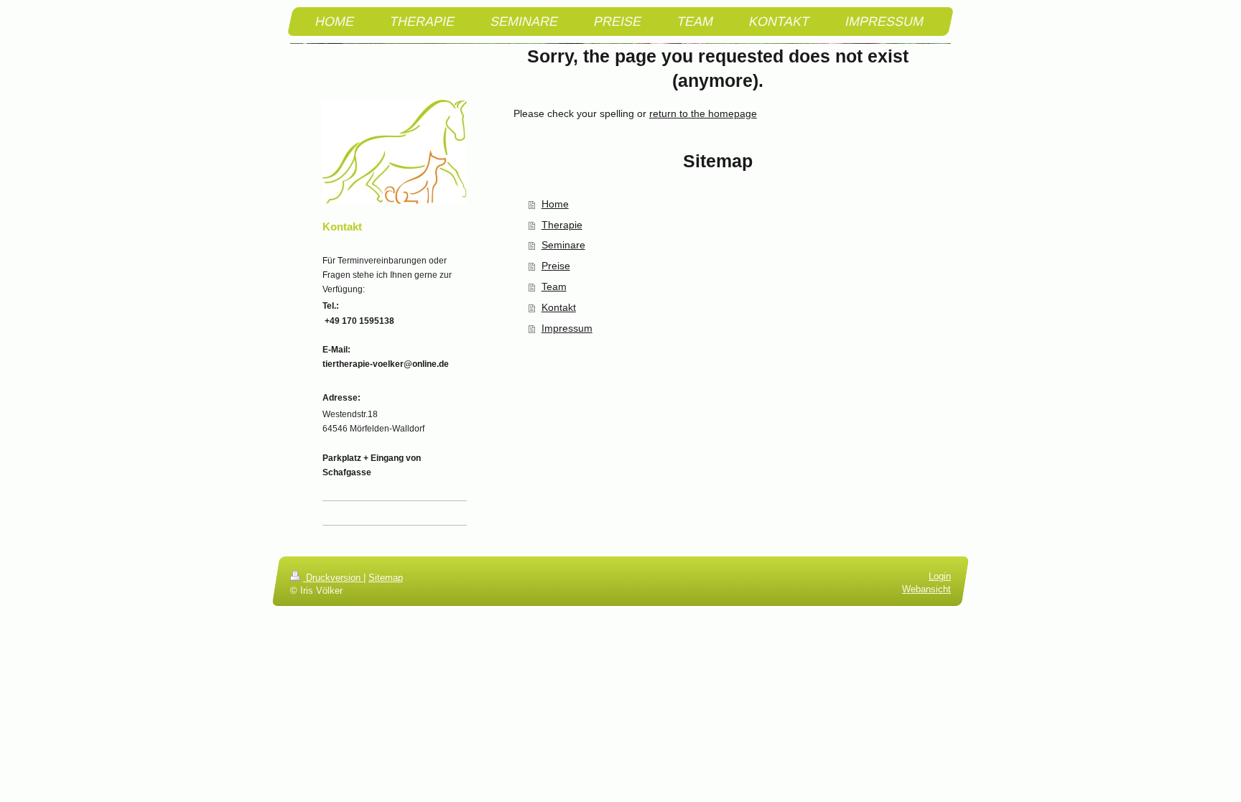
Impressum (567, 328)
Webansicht (926, 589)
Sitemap (385, 578)
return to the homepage (703, 113)
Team (554, 286)
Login (940, 577)
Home (555, 204)
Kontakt (559, 307)
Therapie (562, 224)
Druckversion (333, 578)
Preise (556, 265)
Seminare (563, 245)
